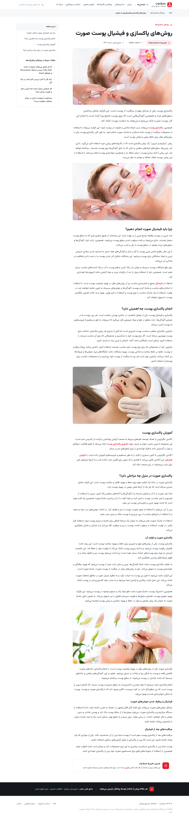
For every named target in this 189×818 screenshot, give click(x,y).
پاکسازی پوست (156, 128)
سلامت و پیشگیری (73, 4)
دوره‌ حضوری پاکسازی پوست (120, 444)
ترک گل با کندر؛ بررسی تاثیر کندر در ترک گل (36, 81)
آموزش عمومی (88, 4)
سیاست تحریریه (44, 803)
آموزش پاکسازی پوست (46, 44)
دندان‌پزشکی (120, 4)
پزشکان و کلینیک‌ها (104, 4)
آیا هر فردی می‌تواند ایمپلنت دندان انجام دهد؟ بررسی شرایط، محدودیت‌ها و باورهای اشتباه (36, 70)
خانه (170, 12)
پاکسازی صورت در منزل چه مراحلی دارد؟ (39, 50)
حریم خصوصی (29, 803)
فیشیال (159, 283)
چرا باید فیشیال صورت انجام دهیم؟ (41, 33)
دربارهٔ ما (59, 4)
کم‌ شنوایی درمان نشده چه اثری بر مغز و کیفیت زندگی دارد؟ (36, 90)
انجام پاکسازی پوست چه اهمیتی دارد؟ (39, 38)
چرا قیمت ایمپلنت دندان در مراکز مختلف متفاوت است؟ (38, 100)
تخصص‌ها (141, 4)
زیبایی (129, 4)
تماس (19, 803)
